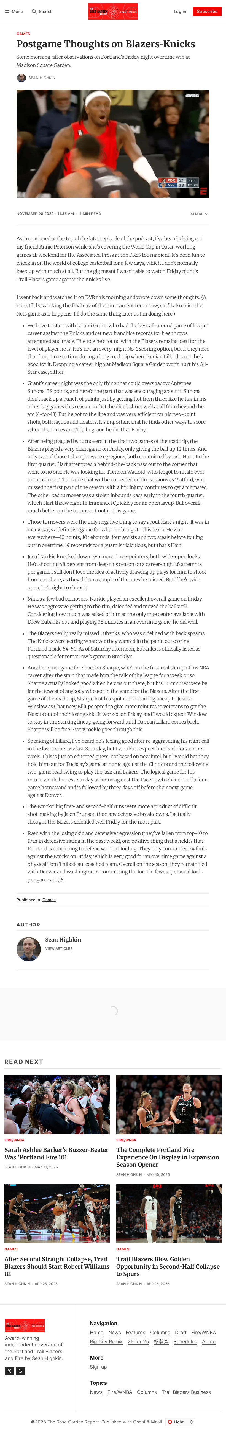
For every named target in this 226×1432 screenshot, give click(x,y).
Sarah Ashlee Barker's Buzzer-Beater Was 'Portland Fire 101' (56, 1153)
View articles (58, 949)
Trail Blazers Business (186, 1392)
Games (23, 34)
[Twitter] (9, 1371)
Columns (147, 1392)
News (96, 1392)
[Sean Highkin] (21, 78)
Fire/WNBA (14, 1140)
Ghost (139, 1422)
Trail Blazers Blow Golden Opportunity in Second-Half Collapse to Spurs (168, 1267)
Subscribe (207, 11)
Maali (156, 1422)
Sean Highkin (41, 78)
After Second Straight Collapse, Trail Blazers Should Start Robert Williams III (57, 1267)
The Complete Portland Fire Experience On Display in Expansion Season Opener (167, 1157)
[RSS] (20, 1371)
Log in (180, 11)
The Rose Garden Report (73, 1422)
